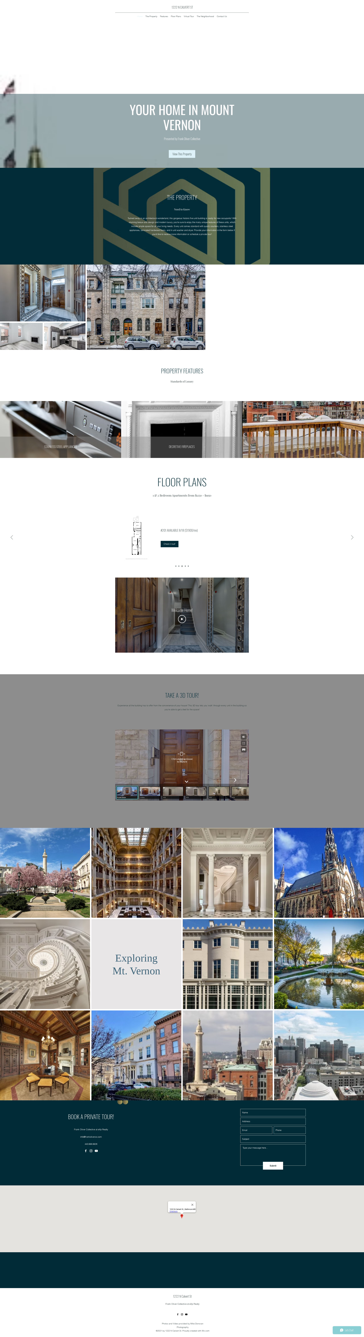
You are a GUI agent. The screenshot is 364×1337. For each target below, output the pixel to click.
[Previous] (12, 537)
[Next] (352, 537)
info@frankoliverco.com (91, 1136)
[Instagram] (91, 1151)
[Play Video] (182, 619)
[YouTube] (96, 1151)
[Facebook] (86, 1151)
